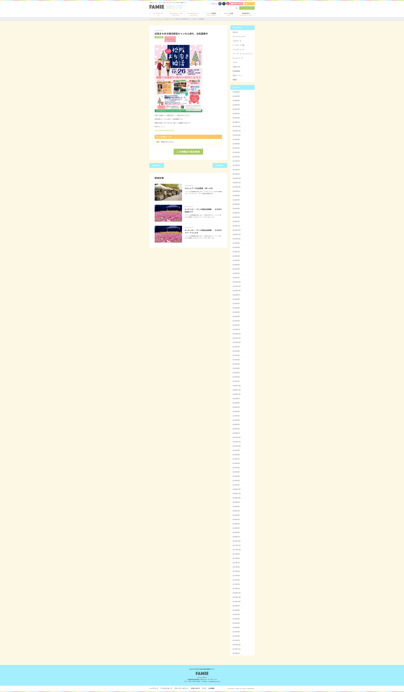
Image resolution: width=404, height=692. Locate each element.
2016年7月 (236, 614)
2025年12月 (237, 126)
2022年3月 (236, 321)
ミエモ (235, 62)
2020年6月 (236, 411)
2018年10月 (237, 498)
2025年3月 (236, 165)
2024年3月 (236, 217)
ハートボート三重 (238, 45)
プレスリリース (238, 58)
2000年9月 (236, 653)
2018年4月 (236, 524)
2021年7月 (236, 355)
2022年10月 (237, 290)
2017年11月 (237, 545)
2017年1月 (236, 588)
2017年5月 (236, 571)
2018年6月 (236, 515)
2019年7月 (236, 459)
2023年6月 (236, 256)
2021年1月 (236, 381)
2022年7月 (236, 303)
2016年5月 (236, 623)
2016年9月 (236, 606)
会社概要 (211, 688)
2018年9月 (236, 502)
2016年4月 (236, 627)
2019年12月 (237, 437)
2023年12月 (237, 230)
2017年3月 (236, 580)
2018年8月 (236, 506)
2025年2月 (236, 170)
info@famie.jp (214, 681)
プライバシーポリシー (181, 688)
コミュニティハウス (239, 36)
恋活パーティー (170, 41)
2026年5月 (236, 105)
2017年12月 (237, 541)
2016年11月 (237, 597)
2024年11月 (237, 182)
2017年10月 (237, 550)
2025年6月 (236, 152)
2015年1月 (236, 640)
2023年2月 (236, 273)
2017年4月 (236, 575)
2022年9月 (236, 295)
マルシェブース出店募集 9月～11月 (199, 188)
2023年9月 (236, 243)
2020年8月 (236, 403)
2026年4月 (236, 109)
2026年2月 (236, 118)
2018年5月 (236, 519)
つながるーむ (237, 41)
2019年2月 (236, 480)
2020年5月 (236, 416)
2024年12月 (237, 178)
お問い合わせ (195, 688)
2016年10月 (237, 601)
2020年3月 (236, 424)
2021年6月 (236, 360)
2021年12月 (237, 334)
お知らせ (235, 32)
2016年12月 (237, 593)
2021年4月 (236, 368)
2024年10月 (237, 187)
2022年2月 (236, 325)
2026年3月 (236, 113)
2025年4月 (236, 161)
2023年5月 (236, 260)
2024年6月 (236, 204)
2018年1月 (236, 537)
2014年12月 (237, 645)
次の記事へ (220, 165)
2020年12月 (237, 385)
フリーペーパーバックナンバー (243, 54)
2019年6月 (236, 463)
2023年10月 (237, 239)
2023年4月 (236, 265)
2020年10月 (237, 394)
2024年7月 (236, 200)
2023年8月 (236, 247)
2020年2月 (236, 429)
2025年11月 (237, 131)
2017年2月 (236, 584)
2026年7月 (236, 96)
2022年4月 (236, 316)
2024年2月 (236, 221)
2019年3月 (236, 476)
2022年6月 (236, 308)
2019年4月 (236, 472)
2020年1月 (236, 433)
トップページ (153, 688)
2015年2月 (236, 636)
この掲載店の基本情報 (188, 151)
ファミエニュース (170, 37)
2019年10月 (237, 446)
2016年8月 (236, 610)
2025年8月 (236, 144)
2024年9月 (236, 191)
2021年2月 (236, 377)
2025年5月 (236, 157)
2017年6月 (236, 567)
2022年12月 (237, 282)
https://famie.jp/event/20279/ (164, 130)
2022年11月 (237, 286)
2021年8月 (236, 351)
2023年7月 (236, 252)
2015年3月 (236, 632)
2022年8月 (236, 299)
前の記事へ (157, 165)
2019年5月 (236, 467)
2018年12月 (237, 489)
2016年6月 (236, 619)
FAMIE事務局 (159, 37)
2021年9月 (236, 347)
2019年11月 (237, 442)
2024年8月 (236, 195)
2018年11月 (237, 493)
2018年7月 (236, 511)
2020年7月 (236, 407)
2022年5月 (236, 312)
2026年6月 (236, 100)
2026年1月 (236, 122)
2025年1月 (236, 174)
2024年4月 (236, 213)
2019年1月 (236, 485)
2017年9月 (236, 554)
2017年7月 (236, 563)
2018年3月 (236, 528)
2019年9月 (236, 450)
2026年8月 (236, 92)
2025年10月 (237, 135)
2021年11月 (237, 338)
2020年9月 (236, 398)
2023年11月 (237, 234)
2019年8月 (236, 455)
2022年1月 (236, 329)
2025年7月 (236, 148)
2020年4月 (236, 420)
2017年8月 (236, 558)
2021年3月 (236, 372)
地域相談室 (236, 71)
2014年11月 (237, 649)
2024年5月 (236, 208)
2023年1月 (236, 277)
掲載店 (235, 80)
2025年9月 (236, 139)
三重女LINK (236, 67)
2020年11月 (237, 390)
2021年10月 (237, 342)
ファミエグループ (166, 688)
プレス (204, 688)
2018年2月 (236, 532)
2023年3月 (236, 269)
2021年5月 (236, 364)
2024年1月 (236, 226)
